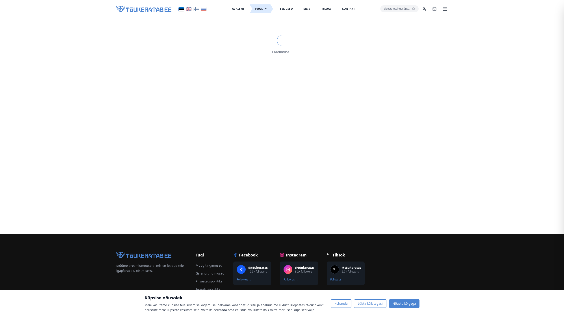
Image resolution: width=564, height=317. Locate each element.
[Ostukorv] (434, 8)
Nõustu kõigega (404, 303)
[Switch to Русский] (204, 9)
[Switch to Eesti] (181, 9)
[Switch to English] (189, 9)
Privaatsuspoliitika (209, 281)
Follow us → (244, 279)
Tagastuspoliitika (208, 289)
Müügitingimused (209, 265)
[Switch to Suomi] (196, 9)
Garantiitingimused (210, 273)
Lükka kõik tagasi (370, 303)
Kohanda (341, 303)
